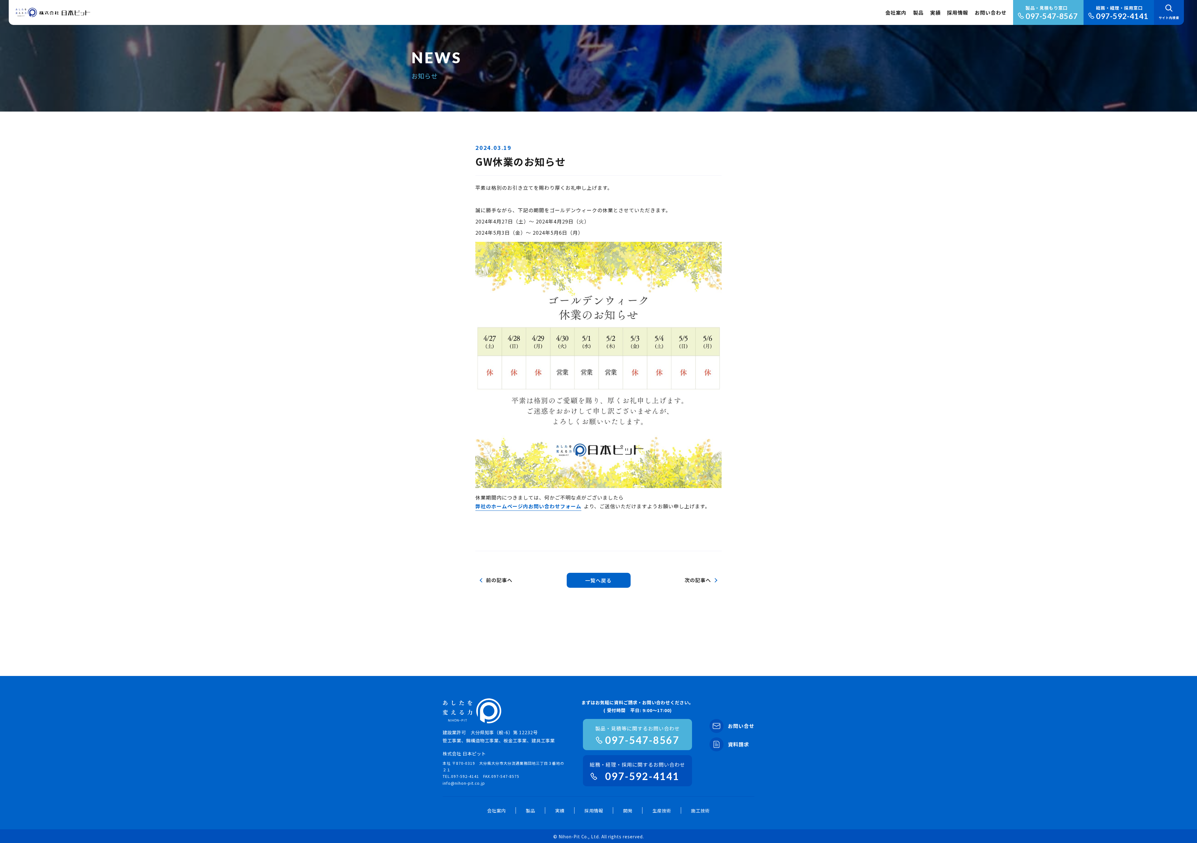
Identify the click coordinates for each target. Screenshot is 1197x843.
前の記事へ (499, 580)
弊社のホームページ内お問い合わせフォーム (528, 506)
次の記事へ (698, 580)
